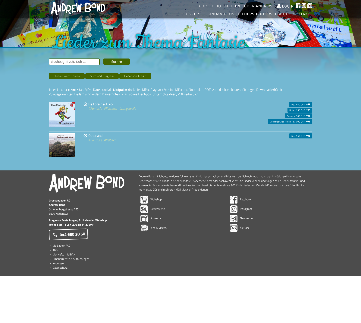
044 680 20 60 (72, 234)
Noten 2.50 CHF (299, 110)
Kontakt (301, 14)
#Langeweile (127, 108)
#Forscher (110, 108)
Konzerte (194, 14)
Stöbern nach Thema (67, 76)
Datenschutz (59, 267)
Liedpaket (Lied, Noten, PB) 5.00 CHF (290, 121)
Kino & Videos (158, 228)
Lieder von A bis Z (135, 76)
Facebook (245, 199)
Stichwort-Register (102, 76)
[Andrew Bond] (86, 183)
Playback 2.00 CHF (298, 116)
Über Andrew (258, 6)
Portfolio (210, 6)
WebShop (279, 14)
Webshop (156, 199)
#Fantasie (95, 108)
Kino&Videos (221, 14)
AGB (55, 250)
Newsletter (246, 218)
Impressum (59, 263)
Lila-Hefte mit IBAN (63, 254)
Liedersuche (251, 14)
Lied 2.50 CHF (300, 104)
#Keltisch (110, 140)
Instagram (245, 209)
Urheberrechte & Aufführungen (70, 259)
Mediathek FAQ (61, 245)
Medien (232, 6)
